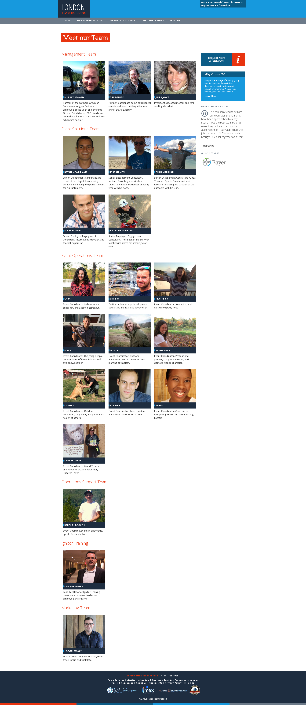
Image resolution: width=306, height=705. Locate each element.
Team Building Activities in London (128, 680)
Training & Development (123, 20)
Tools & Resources (153, 20)
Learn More (210, 96)
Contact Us (155, 683)
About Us (175, 20)
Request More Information (216, 59)
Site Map (189, 683)
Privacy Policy (173, 683)
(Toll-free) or (215, 2)
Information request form (143, 675)
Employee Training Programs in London (175, 680)
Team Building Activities (90, 20)
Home (67, 20)
